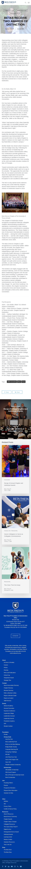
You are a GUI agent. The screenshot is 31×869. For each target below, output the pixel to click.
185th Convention (11, 381)
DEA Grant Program (10, 772)
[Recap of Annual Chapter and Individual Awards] (15, 469)
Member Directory (8, 690)
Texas (23, 381)
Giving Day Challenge (11, 752)
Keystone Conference (9, 710)
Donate (6, 734)
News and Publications (10, 672)
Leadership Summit (9, 718)
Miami (19, 381)
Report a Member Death (10, 695)
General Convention (9, 708)
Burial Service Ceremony (10, 816)
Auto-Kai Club (9, 739)
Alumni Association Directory (11, 685)
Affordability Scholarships (12, 769)
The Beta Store (8, 849)
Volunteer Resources (9, 842)
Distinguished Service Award (11, 831)
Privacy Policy (7, 806)
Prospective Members (9, 788)
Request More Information (10, 790)
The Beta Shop (8, 852)
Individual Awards (8, 834)
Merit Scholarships (10, 777)
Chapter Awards (8, 819)
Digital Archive (7, 829)
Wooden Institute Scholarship (13, 764)
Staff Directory (7, 700)
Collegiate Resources (9, 824)
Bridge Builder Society (11, 746)
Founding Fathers (8, 782)
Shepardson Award (9, 677)
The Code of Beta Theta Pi (10, 826)
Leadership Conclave (9, 716)
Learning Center (8, 837)
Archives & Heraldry (9, 662)
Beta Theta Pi (10, 29)
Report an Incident (8, 698)
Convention (22, 10)
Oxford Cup (7, 675)
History (6, 667)
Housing (6, 670)
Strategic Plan (7, 680)
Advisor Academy (8, 705)
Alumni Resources (8, 814)
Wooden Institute (8, 726)
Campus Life (9, 10)
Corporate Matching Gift (11, 749)
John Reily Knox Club (11, 757)
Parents (6, 785)
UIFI (5, 723)
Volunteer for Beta (8, 793)
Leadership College (9, 713)
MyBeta (6, 801)
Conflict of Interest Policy (10, 809)
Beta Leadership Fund (11, 741)
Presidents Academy (9, 721)
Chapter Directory (8, 688)
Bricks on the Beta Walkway (12, 744)
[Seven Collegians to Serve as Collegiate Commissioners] (15, 520)
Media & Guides (8, 839)
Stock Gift (8, 762)
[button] (29, 2)
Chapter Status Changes (10, 821)
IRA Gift (7, 754)
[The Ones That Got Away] (15, 570)
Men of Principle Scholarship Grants (14, 774)
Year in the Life (7, 844)
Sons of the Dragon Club (11, 759)
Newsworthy (15, 13)
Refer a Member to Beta (10, 693)
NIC (5, 803)
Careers (6, 665)
